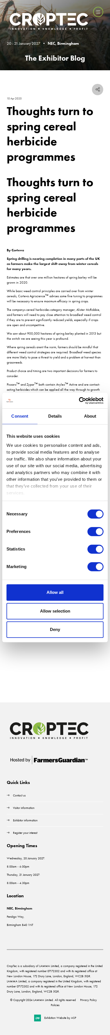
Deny (55, 629)
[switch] (95, 531)
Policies (55, 1005)
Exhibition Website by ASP (60, 1018)
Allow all (55, 592)
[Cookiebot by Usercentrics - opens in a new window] (79, 400)
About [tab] (90, 416)
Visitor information (23, 808)
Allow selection (55, 611)
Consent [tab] (19, 416)
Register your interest (25, 833)
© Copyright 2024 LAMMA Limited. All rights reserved (43, 1000)
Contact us (19, 795)
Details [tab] (55, 416)
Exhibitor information (25, 820)
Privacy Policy (88, 1000)
